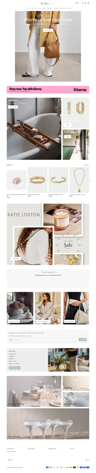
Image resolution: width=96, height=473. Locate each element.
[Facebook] (86, 460)
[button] (5, 180)
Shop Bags (48, 30)
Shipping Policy (52, 448)
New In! (10, 165)
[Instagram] (88, 460)
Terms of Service (11, 451)
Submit (83, 339)
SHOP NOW (16, 258)
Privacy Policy (10, 448)
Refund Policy (31, 448)
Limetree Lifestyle (19, 467)
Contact (72, 448)
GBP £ (77, 3)
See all (86, 165)
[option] (48, 46)
